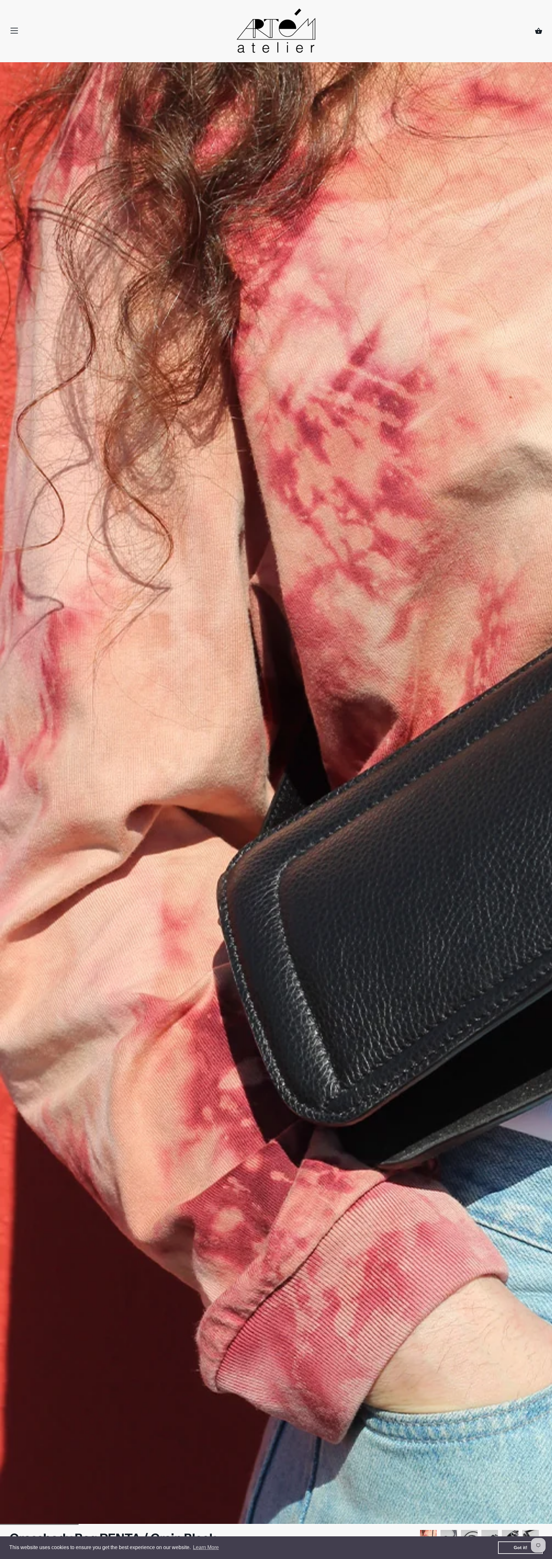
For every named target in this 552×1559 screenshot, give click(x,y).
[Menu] (14, 32)
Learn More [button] (206, 1547)
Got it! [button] (520, 1547)
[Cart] (538, 31)
